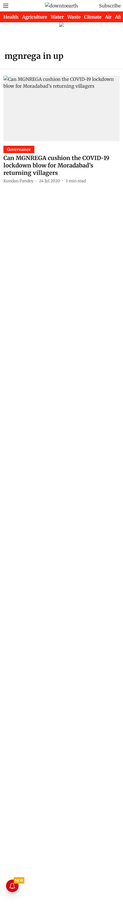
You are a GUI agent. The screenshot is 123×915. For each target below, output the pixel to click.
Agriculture (34, 17)
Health (11, 17)
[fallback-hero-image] (61, 108)
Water (57, 17)
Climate (93, 17)
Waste (74, 17)
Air (108, 17)
